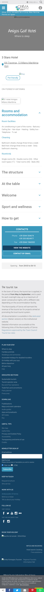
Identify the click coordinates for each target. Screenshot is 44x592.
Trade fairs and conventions (12, 388)
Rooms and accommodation (14, 113)
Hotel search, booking (34, 550)
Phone (14, 236)
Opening (13, 266)
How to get (10, 218)
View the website (22, 248)
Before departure (8, 363)
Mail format (18, 461)
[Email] (25, 590)
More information (24, 584)
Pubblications (7, 404)
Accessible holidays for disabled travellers (17, 358)
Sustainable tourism (9, 379)
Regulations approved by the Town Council (19, 330)
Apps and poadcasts (9, 412)
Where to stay (7, 349)
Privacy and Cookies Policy (11, 434)
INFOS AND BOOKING (34, 546)
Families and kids (8, 352)
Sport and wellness (17, 207)
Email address (7, 452)
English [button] (32, 2)
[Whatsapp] (40, 590)
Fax (15, 242)
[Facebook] (9, 590)
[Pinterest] (32, 590)
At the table (11, 184)
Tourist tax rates (8, 333)
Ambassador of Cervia (10, 494)
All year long (6, 366)
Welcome (9, 195)
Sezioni (5, 2)
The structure (12, 172)
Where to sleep (22, 36)
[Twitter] (17, 590)
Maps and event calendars (11, 407)
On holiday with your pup (11, 360)
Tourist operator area (9, 382)
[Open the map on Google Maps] (22, 74)
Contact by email (22, 253)
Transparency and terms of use (13, 440)
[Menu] (3, 7)
